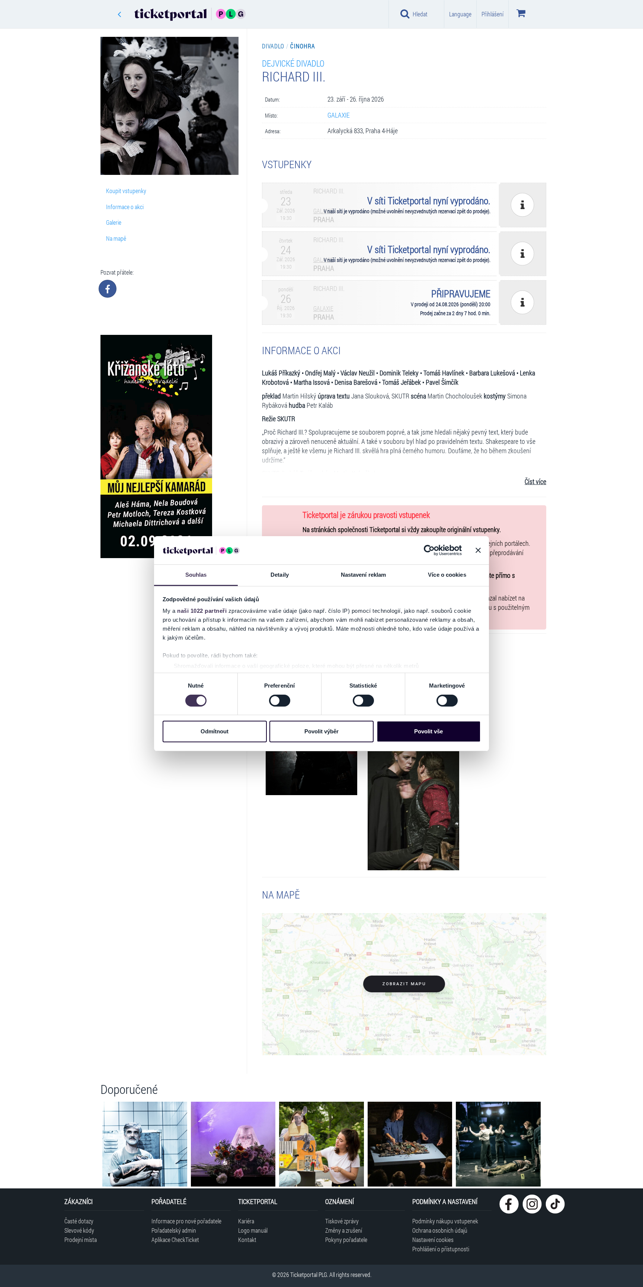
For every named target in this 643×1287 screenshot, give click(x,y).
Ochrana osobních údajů (439, 1230)
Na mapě (116, 238)
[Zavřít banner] (478, 550)
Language (460, 14)
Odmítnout (214, 731)
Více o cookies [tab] (447, 575)
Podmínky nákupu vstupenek (445, 1221)
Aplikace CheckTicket (175, 1239)
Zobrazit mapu (404, 984)
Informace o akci (125, 207)
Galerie (113, 222)
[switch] (279, 701)
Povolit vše (428, 731)
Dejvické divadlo (293, 63)
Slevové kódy (79, 1230)
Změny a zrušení (343, 1230)
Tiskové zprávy (342, 1221)
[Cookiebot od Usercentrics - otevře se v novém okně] (429, 550)
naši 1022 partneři (202, 611)
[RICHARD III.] (413, 801)
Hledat (420, 14)
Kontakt (247, 1239)
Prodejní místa (80, 1239)
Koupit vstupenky (126, 191)
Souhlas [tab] (196, 575)
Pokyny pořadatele (346, 1239)
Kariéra (246, 1221)
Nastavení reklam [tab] (363, 575)
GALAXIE (338, 115)
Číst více (535, 481)
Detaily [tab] (280, 575)
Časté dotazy (78, 1221)
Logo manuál (253, 1230)
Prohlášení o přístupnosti (440, 1249)
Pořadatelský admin (173, 1230)
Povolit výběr (321, 731)
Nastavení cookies (433, 1239)
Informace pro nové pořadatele (186, 1221)
